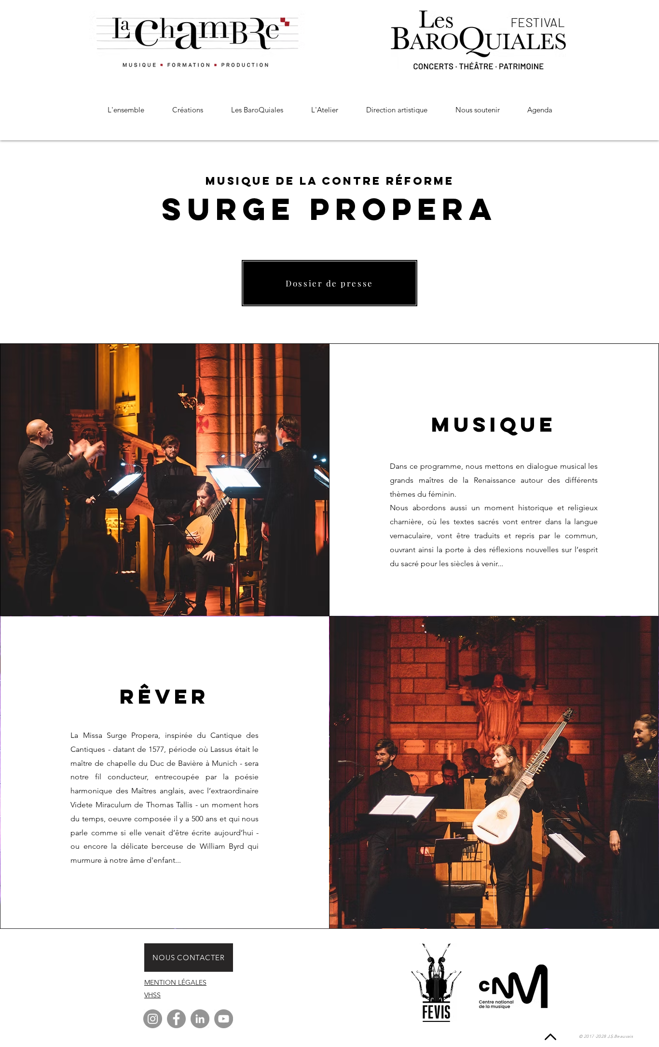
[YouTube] (223, 1018)
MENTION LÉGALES (175, 982)
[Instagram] (152, 1018)
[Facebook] (176, 1018)
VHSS (152, 995)
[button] (187, 109)
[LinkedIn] (200, 1018)
